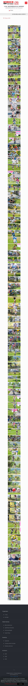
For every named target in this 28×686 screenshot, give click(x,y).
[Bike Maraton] (11, 3)
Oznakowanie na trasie (10, 643)
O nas (6, 614)
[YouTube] (13, 676)
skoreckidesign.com (14, 674)
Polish (11, 10)
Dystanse (7, 640)
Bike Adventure (8, 625)
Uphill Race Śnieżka (9, 627)
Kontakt (6, 617)
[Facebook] (11, 676)
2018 (6, 656)
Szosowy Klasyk (8, 630)
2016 (6, 659)
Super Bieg (7, 632)
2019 (6, 653)
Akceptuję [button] (20, 683)
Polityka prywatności (10, 683)
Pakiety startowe (9, 646)
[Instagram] (15, 676)
